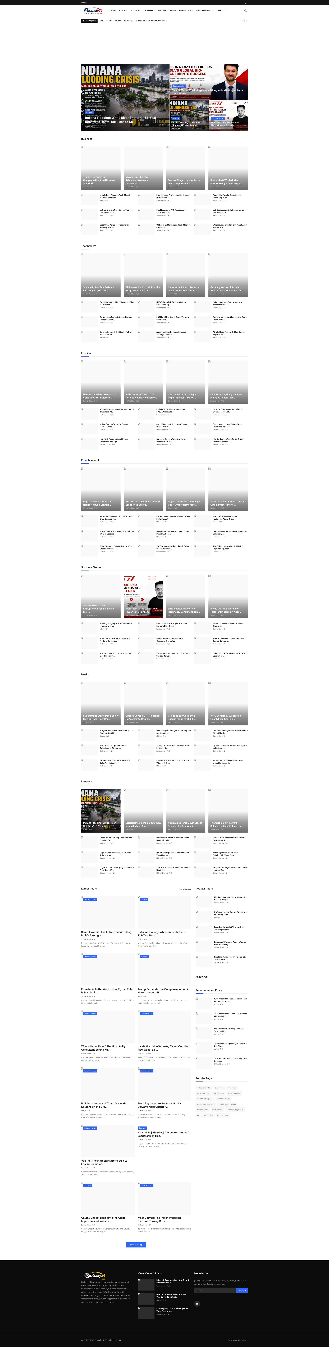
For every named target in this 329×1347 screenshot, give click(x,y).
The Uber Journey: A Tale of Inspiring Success (230, 1059)
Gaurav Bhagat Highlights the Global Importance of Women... (103, 1219)
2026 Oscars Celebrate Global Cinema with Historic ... (227, 503)
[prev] (242, 20)
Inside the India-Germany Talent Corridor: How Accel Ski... (163, 1048)
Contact (84, 2)
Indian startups (203, 1093)
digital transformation (227, 1104)
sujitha (174, 128)
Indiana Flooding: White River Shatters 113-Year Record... (186, 124)
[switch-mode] (245, 3)
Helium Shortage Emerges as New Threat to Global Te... (228, 303)
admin (85, 187)
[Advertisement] (164, 42)
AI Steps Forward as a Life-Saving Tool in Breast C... (173, 746)
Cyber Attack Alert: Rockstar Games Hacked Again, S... (184, 289)
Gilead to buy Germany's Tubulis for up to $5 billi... (182, 717)
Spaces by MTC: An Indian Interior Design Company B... (226, 182)
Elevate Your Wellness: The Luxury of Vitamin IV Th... (172, 761)
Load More (134, 1244)
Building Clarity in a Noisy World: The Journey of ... (229, 654)
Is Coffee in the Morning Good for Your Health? (228, 1029)
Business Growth (223, 1099)
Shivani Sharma (162, 430)
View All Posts (184, 889)
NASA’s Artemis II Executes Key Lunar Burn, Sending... (172, 303)
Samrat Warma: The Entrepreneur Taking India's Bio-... (98, 608)
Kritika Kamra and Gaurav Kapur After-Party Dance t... (173, 517)
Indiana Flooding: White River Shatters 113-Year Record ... (161, 934)
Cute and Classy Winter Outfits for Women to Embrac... (171, 440)
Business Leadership (205, 1115)
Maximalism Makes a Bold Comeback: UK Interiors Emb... (172, 839)
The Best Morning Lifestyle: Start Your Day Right (230, 1044)
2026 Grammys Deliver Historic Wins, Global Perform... (116, 547)
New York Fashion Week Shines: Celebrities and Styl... (114, 440)
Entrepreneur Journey (235, 1109)
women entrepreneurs (205, 1104)
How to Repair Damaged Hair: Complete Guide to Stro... (173, 731)
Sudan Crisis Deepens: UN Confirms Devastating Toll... (228, 839)
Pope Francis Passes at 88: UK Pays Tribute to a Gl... (115, 853)
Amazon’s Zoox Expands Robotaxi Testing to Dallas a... (171, 333)
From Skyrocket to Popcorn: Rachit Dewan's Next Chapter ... (159, 1105)
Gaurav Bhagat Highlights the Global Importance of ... (184, 182)
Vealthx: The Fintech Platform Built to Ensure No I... (229, 624)
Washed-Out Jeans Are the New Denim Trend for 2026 (117, 410)
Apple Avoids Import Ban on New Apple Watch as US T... (230, 318)
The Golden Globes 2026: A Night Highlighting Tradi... (227, 547)
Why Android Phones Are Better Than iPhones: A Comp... (230, 1000)
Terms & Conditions (237, 1340)
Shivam (170, 294)
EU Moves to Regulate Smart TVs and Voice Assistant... (116, 318)
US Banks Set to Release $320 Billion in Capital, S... (173, 226)
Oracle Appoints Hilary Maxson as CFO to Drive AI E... (117, 303)
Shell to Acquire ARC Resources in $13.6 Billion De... (171, 211)
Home (113, 10)
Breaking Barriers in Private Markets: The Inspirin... (230, 958)
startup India (217, 1109)
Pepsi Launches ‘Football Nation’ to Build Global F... (97, 503)
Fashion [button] (135, 10)
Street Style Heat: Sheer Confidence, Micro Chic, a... (172, 425)
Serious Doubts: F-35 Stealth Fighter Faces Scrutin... (116, 333)
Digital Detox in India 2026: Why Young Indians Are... (143, 824)
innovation (219, 1088)
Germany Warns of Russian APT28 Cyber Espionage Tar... (226, 289)
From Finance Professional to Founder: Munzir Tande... (173, 196)
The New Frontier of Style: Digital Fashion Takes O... (182, 396)
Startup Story (218, 1093)
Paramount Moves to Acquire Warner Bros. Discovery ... (116, 517)
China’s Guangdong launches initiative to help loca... (226, 396)
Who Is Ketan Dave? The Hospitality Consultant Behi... (184, 610)
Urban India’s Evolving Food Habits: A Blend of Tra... (116, 839)
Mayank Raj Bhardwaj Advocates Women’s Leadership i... (137, 180)
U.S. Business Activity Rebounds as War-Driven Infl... (228, 211)
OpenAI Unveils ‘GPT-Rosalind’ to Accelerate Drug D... (143, 717)
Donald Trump (222, 1115)
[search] (245, 10)
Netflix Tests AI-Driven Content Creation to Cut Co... (143, 503)
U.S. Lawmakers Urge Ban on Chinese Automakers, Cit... (116, 211)
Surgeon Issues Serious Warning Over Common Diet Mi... (116, 731)
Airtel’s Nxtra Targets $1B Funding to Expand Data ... (229, 333)
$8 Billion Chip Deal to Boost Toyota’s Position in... (172, 318)
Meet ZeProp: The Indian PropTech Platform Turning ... (115, 639)
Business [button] (149, 10)
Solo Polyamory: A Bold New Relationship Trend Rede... (225, 853)
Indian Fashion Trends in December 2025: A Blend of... (115, 425)
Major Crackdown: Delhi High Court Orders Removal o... (184, 503)
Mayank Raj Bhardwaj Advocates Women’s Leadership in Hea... (164, 1134)
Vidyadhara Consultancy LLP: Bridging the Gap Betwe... (173, 654)
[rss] (197, 1304)
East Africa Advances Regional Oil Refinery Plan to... (114, 226)
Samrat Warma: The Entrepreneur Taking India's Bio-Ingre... (106, 934)
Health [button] (122, 10)
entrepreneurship (204, 1088)
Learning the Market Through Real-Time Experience (229, 928)
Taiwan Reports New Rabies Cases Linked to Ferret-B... (228, 761)
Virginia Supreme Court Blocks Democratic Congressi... (185, 824)
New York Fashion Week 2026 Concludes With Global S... (99, 396)
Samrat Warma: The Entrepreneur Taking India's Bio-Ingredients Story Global (207, 92)
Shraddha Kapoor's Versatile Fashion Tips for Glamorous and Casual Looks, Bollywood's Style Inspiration (145, 20)
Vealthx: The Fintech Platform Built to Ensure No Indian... (104, 1162)
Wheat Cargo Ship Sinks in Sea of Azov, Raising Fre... (230, 226)
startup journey (234, 1093)
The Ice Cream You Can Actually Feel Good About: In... (115, 654)
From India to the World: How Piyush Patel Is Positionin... (107, 991)
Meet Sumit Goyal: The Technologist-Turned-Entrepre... (229, 639)
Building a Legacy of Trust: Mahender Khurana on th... (116, 624)
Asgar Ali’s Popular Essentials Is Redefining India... (227, 196)
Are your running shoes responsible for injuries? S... (230, 868)
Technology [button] (185, 10)
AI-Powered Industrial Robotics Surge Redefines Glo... (143, 289)
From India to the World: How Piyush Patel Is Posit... (142, 610)
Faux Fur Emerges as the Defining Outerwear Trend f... (227, 410)
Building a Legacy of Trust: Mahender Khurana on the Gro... (104, 1105)
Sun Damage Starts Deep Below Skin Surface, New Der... (100, 717)
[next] (246, 20)
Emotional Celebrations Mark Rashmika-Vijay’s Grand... (226, 517)
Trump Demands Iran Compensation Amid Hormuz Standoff (99, 180)
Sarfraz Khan (90, 126)
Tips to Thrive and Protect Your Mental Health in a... (173, 868)
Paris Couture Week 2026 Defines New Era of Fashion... (142, 396)
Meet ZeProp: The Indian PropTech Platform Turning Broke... (159, 1219)
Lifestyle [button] (221, 10)
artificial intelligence (204, 1099)
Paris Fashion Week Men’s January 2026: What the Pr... (171, 410)
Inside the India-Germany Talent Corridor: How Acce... (225, 610)
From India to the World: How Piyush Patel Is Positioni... (225, 124)
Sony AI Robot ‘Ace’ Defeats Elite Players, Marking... (98, 289)
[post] (125, 97)
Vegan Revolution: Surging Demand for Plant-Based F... (117, 868)
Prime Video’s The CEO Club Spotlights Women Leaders (117, 532)
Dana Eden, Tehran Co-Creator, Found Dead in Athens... (173, 532)
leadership (232, 1088)
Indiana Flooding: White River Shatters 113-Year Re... (99, 824)
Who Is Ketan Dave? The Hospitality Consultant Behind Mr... (103, 1048)
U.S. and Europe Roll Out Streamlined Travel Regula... (172, 853)
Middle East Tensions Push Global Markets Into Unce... (115, 196)
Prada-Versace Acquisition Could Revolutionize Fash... (227, 425)
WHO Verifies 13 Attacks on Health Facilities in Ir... (225, 717)
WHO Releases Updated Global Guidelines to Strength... (113, 746)
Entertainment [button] (204, 10)
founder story (202, 1109)
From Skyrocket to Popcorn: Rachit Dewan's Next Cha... (171, 624)
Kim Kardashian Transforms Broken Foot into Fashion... (228, 440)
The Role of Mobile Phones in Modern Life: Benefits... (230, 1015)
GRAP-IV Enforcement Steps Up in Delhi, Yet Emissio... (115, 761)
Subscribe (241, 1290)
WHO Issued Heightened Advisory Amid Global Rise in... (230, 731)
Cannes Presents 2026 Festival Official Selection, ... (230, 532)
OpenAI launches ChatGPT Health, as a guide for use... (230, 746)
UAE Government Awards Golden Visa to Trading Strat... (231, 913)
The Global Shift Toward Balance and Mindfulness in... (226, 824)
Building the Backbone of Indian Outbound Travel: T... (170, 639)
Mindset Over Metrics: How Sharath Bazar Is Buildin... (229, 898)
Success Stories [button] (166, 10)
